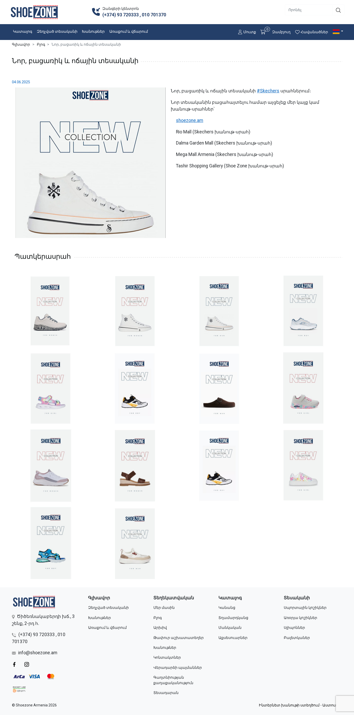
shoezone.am (189, 120)
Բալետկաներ (297, 638)
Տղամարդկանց (233, 618)
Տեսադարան (166, 693)
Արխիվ (160, 627)
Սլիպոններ (294, 627)
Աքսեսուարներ (232, 638)
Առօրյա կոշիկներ (300, 618)
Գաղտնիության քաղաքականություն (173, 680)
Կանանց (226, 607)
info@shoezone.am (37, 652)
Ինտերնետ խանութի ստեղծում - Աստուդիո (300, 705)
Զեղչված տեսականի (57, 31)
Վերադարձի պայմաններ (177, 667)
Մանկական (230, 627)
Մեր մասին (164, 607)
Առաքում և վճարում (128, 31)
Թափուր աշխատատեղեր (178, 638)
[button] (338, 31)
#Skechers (268, 90)
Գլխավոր (21, 44)
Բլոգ (41, 44)
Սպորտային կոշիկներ (305, 607)
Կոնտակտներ (167, 657)
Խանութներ (93, 31)
